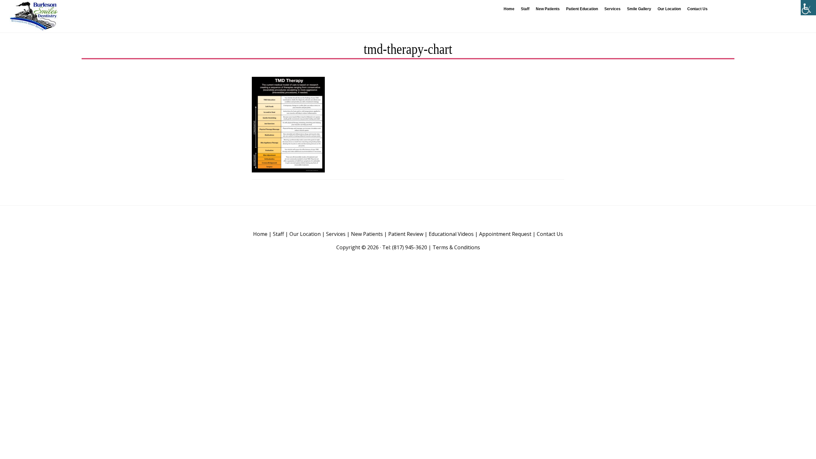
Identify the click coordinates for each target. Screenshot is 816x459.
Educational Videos (451, 233)
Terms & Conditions (456, 247)
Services (336, 233)
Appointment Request (505, 233)
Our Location (305, 233)
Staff (278, 233)
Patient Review (405, 233)
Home (260, 233)
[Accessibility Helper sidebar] (808, 7)
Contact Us (550, 233)
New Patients (367, 233)
